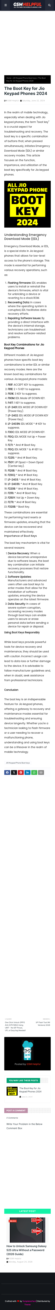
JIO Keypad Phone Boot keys (25, 78)
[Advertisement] (27, 41)
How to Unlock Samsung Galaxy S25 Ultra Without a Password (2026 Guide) (26, 1250)
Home (8, 78)
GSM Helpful (13, 100)
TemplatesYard (29, 1301)
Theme (27, 1304)
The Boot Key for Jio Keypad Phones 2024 (30, 1090)
